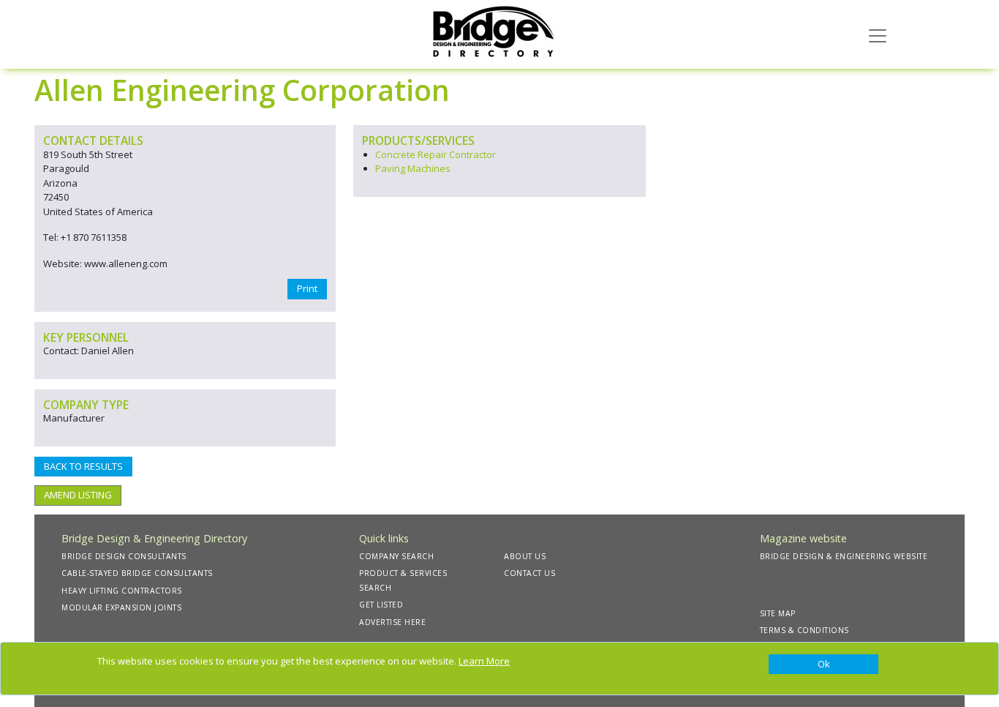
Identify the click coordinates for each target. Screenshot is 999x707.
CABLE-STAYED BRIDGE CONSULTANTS (137, 573)
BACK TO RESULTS (83, 466)
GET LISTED (381, 604)
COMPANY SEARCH (396, 556)
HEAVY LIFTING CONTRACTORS (121, 591)
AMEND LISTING (78, 494)
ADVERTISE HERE (392, 622)
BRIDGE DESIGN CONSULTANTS (123, 556)
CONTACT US (529, 573)
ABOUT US (525, 556)
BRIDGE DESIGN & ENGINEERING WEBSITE (844, 556)
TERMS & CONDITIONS (804, 630)
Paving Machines (413, 168)
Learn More (484, 660)
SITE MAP (778, 613)
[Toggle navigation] (877, 34)
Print (307, 288)
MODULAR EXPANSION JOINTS (121, 607)
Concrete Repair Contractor (435, 154)
